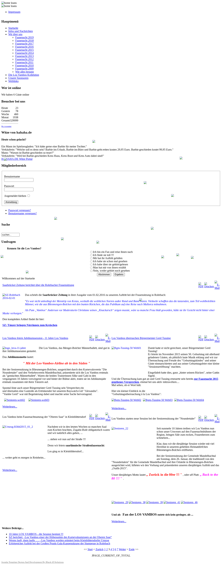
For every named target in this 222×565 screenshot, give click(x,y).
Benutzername (12, 176)
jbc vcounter (6, 126)
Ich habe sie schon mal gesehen (110, 261)
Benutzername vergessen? (22, 213)
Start (90, 549)
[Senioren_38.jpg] (137, 502)
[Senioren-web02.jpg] (14, 400)
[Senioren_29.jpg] (120, 502)
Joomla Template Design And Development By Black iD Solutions (32, 562)
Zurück (100, 549)
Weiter (122, 549)
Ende (132, 549)
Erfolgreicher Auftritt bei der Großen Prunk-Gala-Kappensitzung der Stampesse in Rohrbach (59, 543)
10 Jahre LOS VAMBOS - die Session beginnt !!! (36, 534)
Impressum (14, 11)
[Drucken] (209, 286)
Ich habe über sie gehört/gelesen (110, 264)
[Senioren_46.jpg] (189, 502)
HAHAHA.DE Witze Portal (16, 158)
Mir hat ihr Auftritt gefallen (107, 258)
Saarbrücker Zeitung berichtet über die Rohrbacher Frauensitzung (38, 285)
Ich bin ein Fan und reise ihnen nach (113, 251)
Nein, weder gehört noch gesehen (111, 270)
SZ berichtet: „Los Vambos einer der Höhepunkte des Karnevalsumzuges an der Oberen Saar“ (60, 537)
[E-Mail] (217, 287)
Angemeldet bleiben (15, 195)
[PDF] (201, 286)
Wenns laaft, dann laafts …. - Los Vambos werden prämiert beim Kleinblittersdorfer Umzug (59, 540)
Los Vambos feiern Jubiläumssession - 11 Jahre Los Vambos (35, 338)
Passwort (9, 186)
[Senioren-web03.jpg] (39, 400)
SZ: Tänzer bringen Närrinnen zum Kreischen (29, 325)
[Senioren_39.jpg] (154, 502)
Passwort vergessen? (19, 210)
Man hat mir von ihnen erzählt (109, 267)
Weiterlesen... (9, 406)
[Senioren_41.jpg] (172, 502)
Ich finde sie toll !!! (103, 255)
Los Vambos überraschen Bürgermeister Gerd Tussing (141, 338)
